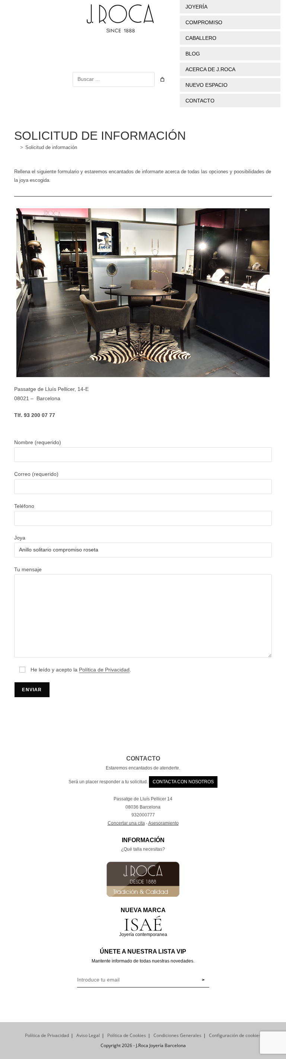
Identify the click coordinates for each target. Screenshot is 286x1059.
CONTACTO (143, 758)
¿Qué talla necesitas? (143, 849)
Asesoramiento (163, 823)
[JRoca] (16, 147)
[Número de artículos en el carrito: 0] (162, 79)
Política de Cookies (126, 1035)
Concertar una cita (126, 823)
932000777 (143, 815)
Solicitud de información (51, 147)
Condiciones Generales (177, 1035)
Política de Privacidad (47, 1035)
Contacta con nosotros (183, 781)
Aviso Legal (88, 1035)
